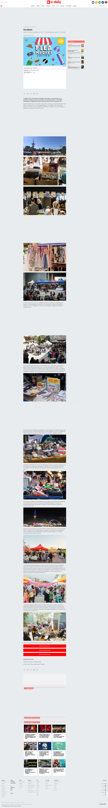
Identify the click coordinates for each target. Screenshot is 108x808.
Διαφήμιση (8, 802)
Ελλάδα (3, 783)
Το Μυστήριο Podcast (31, 785)
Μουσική (55, 783)
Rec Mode (20, 785)
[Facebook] (24, 93)
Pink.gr (3, 804)
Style (37, 795)
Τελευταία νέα (4, 781)
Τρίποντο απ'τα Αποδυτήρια (30, 782)
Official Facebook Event (44, 654)
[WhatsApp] (27, 93)
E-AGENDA (26, 27)
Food (37, 783)
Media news (12, 787)
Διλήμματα (21, 783)
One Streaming (17, 804)
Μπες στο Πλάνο (22, 781)
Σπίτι (37, 788)
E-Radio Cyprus (12, 804)
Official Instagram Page (44, 650)
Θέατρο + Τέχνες (48, 785)
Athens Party (27, 804)
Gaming (55, 788)
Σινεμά (55, 785)
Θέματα (11, 780)
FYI (19, 788)
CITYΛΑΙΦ (33, 27)
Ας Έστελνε (30, 788)
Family (38, 790)
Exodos (47, 783)
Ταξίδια (38, 785)
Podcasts (29, 780)
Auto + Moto (4, 795)
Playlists (55, 790)
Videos (20, 780)
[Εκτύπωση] (34, 93)
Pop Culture (56, 780)
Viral (11, 786)
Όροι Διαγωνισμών (13, 802)
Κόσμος (3, 785)
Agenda (47, 788)
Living (38, 793)
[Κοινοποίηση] (37, 93)
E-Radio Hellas (7, 804)
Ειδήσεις (3, 780)
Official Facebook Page (44, 646)
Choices (11, 793)
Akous (31, 804)
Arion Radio (23, 804)
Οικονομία (3, 788)
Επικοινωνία (4, 802)
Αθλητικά (3, 790)
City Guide (47, 780)
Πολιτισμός (3, 793)
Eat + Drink (47, 781)
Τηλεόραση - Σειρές (57, 781)
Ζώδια (11, 788)
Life (37, 780)
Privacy (18, 802)
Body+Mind (38, 781)
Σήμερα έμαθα (13, 783)
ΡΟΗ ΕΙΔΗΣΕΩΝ (71, 41)
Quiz (11, 790)
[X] (31, 93)
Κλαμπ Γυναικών (30, 790)
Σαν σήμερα (12, 781)
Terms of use (22, 802)
